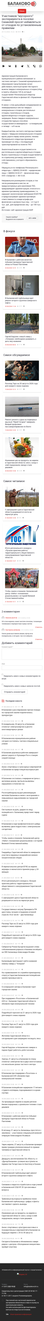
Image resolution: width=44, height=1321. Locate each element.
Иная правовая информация (20, 1314)
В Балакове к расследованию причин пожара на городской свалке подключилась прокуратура (21, 712)
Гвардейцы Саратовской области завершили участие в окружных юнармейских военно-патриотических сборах (21, 855)
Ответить (38, 627)
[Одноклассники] (16, 66)
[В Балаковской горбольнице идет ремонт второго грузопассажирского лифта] (22, 285)
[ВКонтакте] (10, 66)
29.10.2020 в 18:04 (27, 630)
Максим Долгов (11, 618)
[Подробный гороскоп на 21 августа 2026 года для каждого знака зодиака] (21, 1009)
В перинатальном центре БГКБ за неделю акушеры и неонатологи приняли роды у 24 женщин (20, 869)
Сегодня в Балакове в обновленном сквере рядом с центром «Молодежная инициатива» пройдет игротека (21, 1244)
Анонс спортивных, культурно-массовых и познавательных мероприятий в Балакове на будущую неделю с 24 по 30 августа (21, 1230)
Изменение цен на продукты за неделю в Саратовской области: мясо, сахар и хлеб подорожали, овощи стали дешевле (21, 463)
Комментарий (7, 647)
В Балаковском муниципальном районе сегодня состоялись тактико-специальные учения (20, 741)
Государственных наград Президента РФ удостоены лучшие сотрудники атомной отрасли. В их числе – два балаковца (19, 912)
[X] (28, 66)
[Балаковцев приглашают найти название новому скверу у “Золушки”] (21, 958)
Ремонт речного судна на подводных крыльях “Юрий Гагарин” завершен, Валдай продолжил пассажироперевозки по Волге (21, 423)
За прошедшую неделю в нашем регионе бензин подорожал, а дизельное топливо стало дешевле (22, 1104)
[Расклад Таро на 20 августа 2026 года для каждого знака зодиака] (22, 371)
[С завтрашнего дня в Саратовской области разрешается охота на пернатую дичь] (22, 497)
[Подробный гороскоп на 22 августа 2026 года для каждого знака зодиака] (21, 932)
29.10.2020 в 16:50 (24, 618)
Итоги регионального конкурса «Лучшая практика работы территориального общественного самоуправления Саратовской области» (19, 553)
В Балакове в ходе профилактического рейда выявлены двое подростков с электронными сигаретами (21, 826)
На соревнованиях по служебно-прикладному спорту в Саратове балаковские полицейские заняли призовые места (21, 975)
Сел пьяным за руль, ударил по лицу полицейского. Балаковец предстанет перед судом (20, 812)
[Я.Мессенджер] (3, 66)
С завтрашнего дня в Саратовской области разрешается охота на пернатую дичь (19, 511)
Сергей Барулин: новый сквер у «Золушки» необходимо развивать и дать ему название (20, 338)
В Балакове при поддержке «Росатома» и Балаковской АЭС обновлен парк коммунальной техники (19, 1076)
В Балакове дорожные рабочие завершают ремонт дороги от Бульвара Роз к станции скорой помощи (20, 755)
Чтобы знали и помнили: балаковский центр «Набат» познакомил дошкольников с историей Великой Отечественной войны (21, 594)
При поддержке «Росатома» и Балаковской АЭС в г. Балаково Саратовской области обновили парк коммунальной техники (20, 1001)
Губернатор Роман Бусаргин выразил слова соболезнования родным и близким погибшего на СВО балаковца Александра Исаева (22, 949)
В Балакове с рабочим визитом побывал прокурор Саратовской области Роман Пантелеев (18, 262)
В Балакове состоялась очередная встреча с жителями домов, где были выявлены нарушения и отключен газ (21, 781)
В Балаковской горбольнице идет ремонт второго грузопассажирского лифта (21, 300)
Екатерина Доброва (12, 630)
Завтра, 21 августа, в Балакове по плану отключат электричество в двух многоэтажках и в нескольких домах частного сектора (22, 1061)
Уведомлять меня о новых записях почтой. (22, 686)
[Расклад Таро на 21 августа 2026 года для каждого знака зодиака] (21, 1021)
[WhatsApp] (40, 66)
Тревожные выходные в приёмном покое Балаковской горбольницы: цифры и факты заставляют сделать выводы (20, 1201)
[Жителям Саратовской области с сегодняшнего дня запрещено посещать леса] (21, 1032)
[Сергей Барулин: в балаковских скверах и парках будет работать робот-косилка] (21, 1044)
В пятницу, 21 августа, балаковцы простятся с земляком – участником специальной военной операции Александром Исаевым (22, 1133)
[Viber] (34, 66)
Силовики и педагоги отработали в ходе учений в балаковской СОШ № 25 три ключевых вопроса (22, 1187)
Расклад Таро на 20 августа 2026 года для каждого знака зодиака (21, 384)
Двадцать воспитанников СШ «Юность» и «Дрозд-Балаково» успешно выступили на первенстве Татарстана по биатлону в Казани (21, 1161)
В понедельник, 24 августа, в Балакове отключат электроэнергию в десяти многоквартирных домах (18, 727)
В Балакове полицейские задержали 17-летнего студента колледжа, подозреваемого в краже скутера (22, 1090)
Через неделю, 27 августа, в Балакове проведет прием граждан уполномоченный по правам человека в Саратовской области (22, 1147)
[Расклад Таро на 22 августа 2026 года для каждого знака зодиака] (21, 920)
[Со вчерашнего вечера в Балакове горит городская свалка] (21, 983)
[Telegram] (22, 66)
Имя (3, 664)
